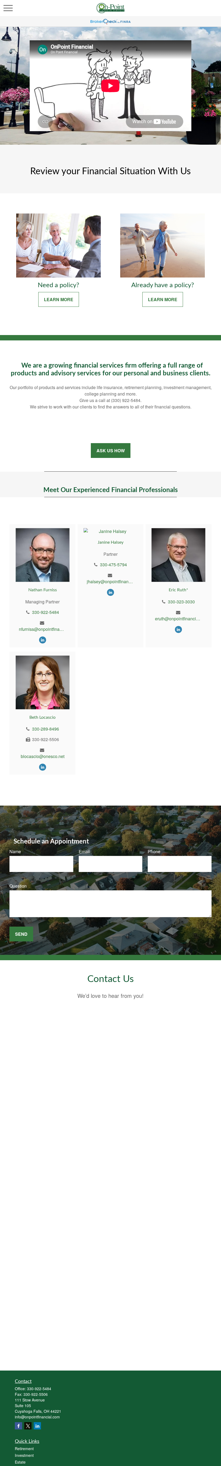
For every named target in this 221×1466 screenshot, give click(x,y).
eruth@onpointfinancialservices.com (178, 618)
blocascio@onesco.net (42, 756)
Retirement (24, 1448)
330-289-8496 (45, 729)
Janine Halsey (110, 542)
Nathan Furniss (42, 590)
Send (21, 934)
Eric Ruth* (178, 590)
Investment (24, 1455)
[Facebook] (18, 1425)
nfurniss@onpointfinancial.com (42, 629)
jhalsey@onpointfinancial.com (110, 581)
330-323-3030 (181, 602)
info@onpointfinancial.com (37, 1416)
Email (84, 851)
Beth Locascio (42, 717)
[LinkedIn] (42, 639)
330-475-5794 (113, 564)
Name (15, 851)
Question (18, 886)
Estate (20, 1462)
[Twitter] (28, 1425)
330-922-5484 (45, 612)
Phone (154, 851)
